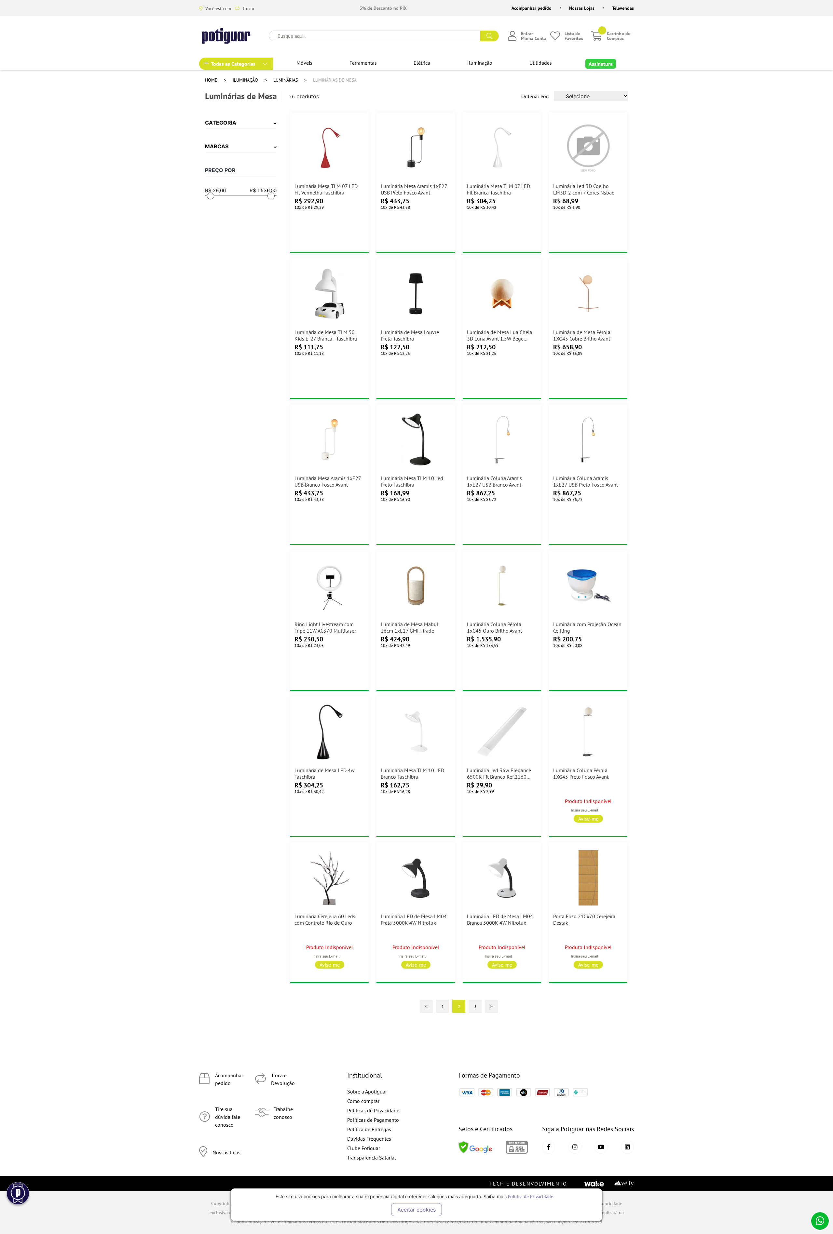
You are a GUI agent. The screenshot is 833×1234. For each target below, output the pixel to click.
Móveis (304, 63)
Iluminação (479, 63)
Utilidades (540, 63)
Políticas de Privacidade (373, 1110)
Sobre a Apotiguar (367, 1091)
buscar (489, 36)
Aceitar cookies (416, 1209)
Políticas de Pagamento (373, 1120)
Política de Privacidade (530, 1196)
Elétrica (422, 63)
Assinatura (601, 63)
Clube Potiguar (363, 1148)
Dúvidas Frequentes (369, 1138)
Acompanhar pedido (532, 8)
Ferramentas (363, 63)
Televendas (623, 8)
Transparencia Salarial (371, 1157)
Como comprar (363, 1101)
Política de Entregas (369, 1129)
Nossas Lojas (581, 8)
